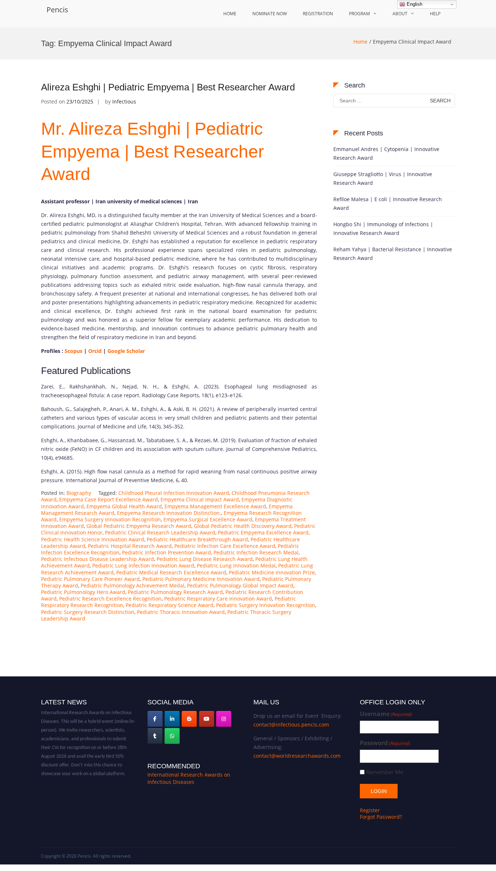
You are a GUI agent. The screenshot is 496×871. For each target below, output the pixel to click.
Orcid (94, 350)
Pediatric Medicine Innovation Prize (272, 572)
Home (229, 14)
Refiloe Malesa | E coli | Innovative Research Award (387, 203)
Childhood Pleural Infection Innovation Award (173, 492)
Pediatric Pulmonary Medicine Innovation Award (201, 578)
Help (435, 14)
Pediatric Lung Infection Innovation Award (143, 565)
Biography (78, 492)
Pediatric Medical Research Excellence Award (171, 572)
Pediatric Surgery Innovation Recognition (265, 605)
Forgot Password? (381, 816)
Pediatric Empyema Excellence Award (263, 532)
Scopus (72, 350)
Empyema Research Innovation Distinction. (169, 512)
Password (385, 743)
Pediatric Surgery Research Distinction (87, 612)
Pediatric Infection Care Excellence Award (224, 545)
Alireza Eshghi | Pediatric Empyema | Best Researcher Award (168, 87)
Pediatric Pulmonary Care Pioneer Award (90, 578)
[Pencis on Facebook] (155, 719)
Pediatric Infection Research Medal (256, 552)
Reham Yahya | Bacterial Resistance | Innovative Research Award (392, 253)
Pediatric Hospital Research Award (130, 545)
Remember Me (384, 772)
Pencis (57, 10)
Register (370, 810)
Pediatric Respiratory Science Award (170, 605)
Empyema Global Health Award (124, 506)
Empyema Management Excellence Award (215, 506)
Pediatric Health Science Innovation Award (92, 539)
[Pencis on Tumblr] (155, 736)
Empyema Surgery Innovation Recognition (110, 519)
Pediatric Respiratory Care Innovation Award (218, 598)
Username (386, 714)
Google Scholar (126, 350)
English (413, 4)
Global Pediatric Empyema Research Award (138, 525)
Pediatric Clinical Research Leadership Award (160, 532)
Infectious (124, 101)
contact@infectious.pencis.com (291, 724)
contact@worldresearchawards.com (297, 755)
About (400, 14)
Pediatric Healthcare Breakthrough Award (197, 539)
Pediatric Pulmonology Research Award (175, 592)
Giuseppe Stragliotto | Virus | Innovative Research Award (382, 178)
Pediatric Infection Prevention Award (166, 552)
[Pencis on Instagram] (223, 719)
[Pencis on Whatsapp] (172, 736)
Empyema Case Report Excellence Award (108, 499)
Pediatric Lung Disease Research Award (204, 558)
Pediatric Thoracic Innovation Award (181, 612)
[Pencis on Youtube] (206, 719)
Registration (318, 14)
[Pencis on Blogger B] (189, 719)
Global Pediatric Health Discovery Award (243, 525)
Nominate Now (269, 14)
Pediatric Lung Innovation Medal (236, 565)
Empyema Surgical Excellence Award (207, 519)
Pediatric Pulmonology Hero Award (83, 592)
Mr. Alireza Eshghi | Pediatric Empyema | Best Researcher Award (152, 151)
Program (359, 14)
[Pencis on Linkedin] (172, 719)
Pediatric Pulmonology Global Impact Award (240, 585)
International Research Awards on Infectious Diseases (188, 778)
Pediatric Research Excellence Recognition (110, 598)
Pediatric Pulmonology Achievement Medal (132, 585)
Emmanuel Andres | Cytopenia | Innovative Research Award (386, 153)
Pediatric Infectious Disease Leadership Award (97, 558)
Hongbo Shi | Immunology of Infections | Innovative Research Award (383, 228)
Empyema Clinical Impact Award (199, 499)
